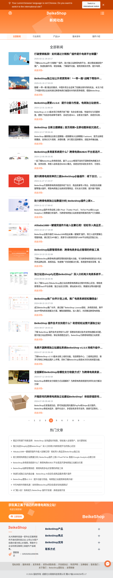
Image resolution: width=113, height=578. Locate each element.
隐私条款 (16, 564)
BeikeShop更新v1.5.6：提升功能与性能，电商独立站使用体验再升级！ (42, 479)
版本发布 (76, 36)
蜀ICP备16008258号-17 (76, 574)
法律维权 (84, 564)
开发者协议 (63, 564)
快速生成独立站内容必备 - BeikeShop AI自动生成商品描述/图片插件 (41, 474)
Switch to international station (91, 4)
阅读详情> (38, 70)
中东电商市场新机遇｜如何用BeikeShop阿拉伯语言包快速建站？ (40, 485)
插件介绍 (96, 36)
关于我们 (42, 568)
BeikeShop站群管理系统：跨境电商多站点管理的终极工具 (37, 468)
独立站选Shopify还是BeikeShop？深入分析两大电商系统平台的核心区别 (43, 446)
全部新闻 (17, 36)
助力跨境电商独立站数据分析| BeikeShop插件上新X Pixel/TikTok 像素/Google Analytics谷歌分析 (53, 457)
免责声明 (74, 564)
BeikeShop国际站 (56, 568)
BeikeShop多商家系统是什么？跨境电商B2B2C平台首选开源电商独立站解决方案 (47, 463)
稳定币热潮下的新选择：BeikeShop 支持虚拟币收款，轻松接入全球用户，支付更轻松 (49, 441)
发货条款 (36, 564)
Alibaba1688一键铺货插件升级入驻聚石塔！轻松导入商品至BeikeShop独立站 (45, 452)
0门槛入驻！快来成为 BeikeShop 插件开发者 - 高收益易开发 (38, 490)
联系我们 (94, 564)
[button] (73, 529)
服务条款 (26, 564)
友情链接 (70, 568)
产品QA (56, 36)
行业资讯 (37, 36)
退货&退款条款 (49, 564)
